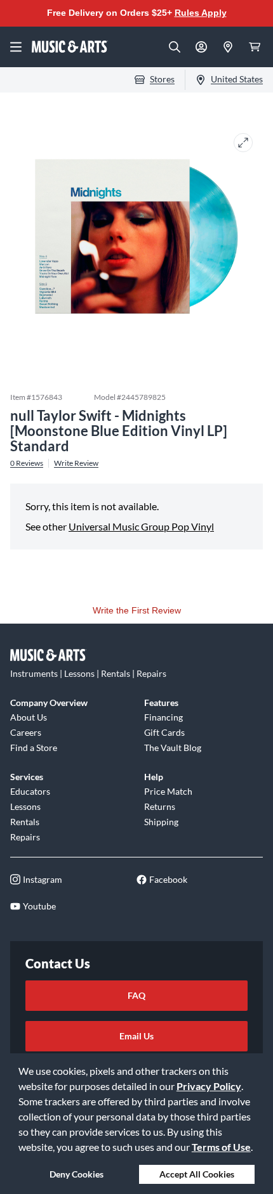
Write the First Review (137, 610)
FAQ (136, 995)
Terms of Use (221, 1147)
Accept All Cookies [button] (196, 1174)
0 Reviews (26, 463)
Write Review (76, 463)
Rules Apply (201, 13)
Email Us (136, 1035)
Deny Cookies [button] (76, 1174)
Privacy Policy (208, 1086)
